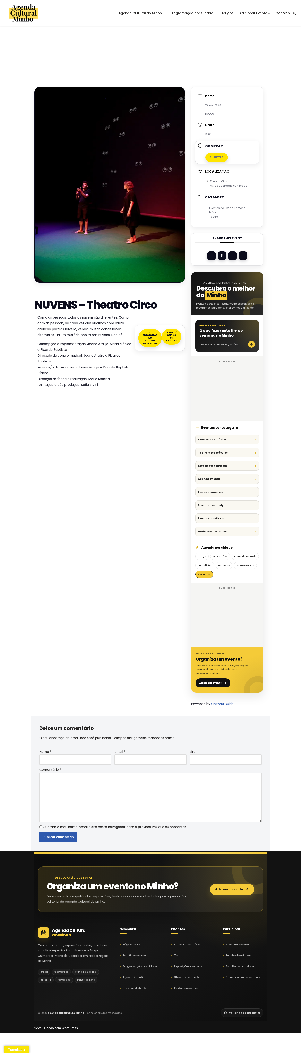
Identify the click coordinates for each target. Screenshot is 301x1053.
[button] (164, 13)
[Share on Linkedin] (232, 255)
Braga (202, 556)
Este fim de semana (136, 955)
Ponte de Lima (245, 565)
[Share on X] (222, 255)
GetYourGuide (222, 703)
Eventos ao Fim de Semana (227, 208)
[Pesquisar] (294, 13)
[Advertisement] (150, 47)
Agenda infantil (209, 479)
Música (214, 212)
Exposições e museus (212, 465)
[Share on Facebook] (211, 255)
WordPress (70, 1028)
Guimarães (220, 556)
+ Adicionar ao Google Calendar (150, 338)
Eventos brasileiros (211, 518)
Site (193, 751)
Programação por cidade (140, 966)
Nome (45, 751)
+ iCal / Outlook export (171, 336)
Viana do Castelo (245, 556)
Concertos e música (212, 439)
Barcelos (224, 565)
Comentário (50, 769)
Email (120, 751)
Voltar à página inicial (244, 1012)
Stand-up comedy (211, 505)
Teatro (213, 217)
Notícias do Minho (135, 988)
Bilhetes (216, 157)
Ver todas (204, 574)
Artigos (228, 13)
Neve (38, 1028)
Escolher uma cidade (240, 966)
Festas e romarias (210, 492)
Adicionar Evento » (254, 13)
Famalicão (205, 565)
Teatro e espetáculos (213, 452)
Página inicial (131, 944)
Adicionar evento (210, 682)
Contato (283, 13)
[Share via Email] (243, 255)
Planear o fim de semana (243, 977)
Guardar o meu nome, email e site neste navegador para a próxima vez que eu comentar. (115, 827)
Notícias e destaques (212, 531)
